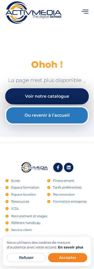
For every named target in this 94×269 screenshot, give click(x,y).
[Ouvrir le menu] (84, 11)
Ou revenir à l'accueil (47, 115)
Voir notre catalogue (47, 96)
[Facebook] (58, 167)
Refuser (26, 257)
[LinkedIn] (68, 167)
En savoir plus (70, 247)
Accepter (67, 257)
